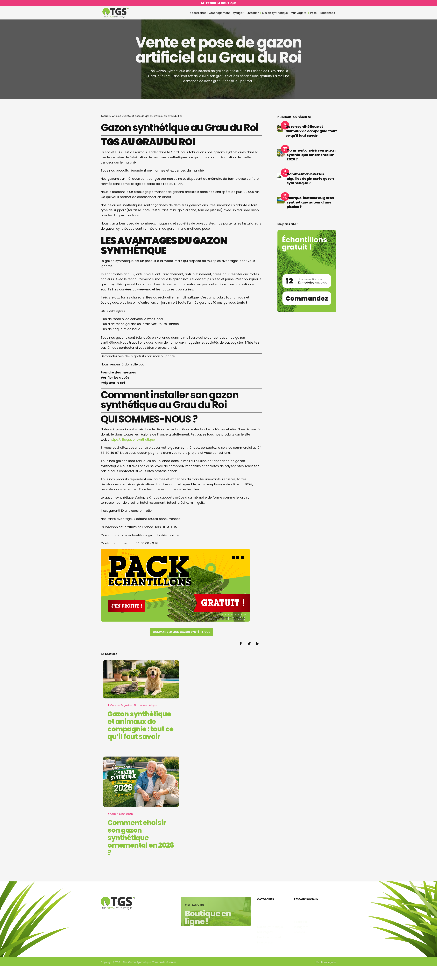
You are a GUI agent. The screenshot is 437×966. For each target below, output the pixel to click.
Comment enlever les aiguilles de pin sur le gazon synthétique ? (310, 178)
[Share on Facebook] (240, 643)
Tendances (327, 13)
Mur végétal (299, 13)
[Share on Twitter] (249, 643)
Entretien (252, 13)
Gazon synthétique (275, 13)
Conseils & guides (121, 705)
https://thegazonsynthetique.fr (134, 439)
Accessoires (198, 13)
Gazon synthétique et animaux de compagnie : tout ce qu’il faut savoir (140, 725)
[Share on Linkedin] (257, 643)
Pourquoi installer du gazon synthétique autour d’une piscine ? (310, 202)
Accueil (105, 116)
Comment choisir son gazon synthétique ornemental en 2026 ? (141, 838)
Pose (313, 13)
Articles (116, 116)
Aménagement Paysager (226, 13)
